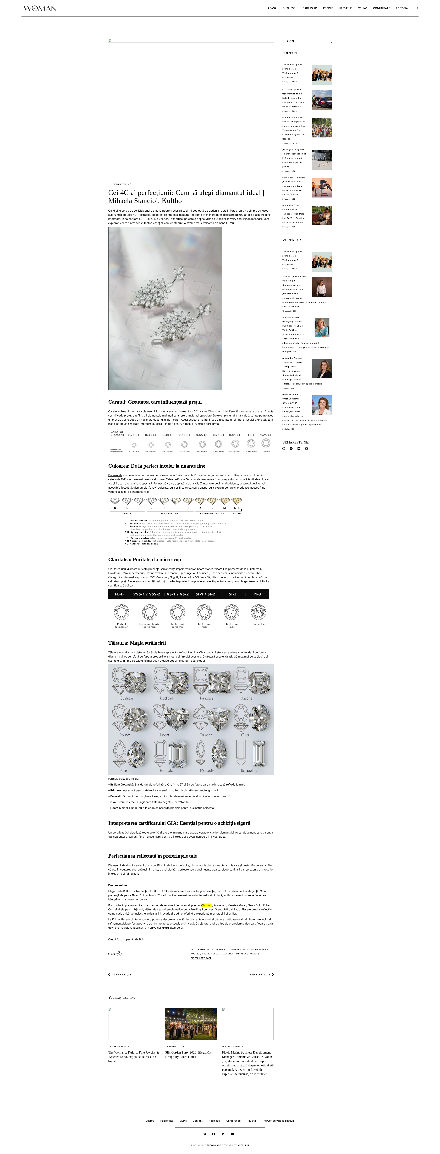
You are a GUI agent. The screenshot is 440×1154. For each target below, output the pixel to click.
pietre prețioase (201, 958)
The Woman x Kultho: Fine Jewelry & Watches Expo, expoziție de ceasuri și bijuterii (133, 1057)
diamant (221, 949)
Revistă (251, 1120)
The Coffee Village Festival (278, 1120)
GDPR (183, 1120)
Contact (197, 1120)
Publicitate (166, 1120)
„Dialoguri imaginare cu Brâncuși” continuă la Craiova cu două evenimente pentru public (294, 158)
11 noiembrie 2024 (118, 184)
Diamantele (115, 475)
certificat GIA (205, 949)
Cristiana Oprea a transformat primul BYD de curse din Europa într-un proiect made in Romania (294, 98)
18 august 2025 (231, 1047)
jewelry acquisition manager (247, 949)
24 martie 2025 (117, 1047)
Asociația (214, 1120)
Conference (233, 1120)
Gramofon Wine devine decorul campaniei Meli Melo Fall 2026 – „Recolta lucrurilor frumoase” (293, 214)
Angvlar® (243, 1145)
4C (192, 949)
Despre (150, 1120)
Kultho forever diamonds (218, 954)
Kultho (195, 954)
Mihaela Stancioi (246, 954)
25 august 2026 (174, 1047)
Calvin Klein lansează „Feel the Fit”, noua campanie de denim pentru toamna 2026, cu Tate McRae (293, 186)
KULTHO (148, 219)
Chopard (206, 905)
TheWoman (213, 1145)
